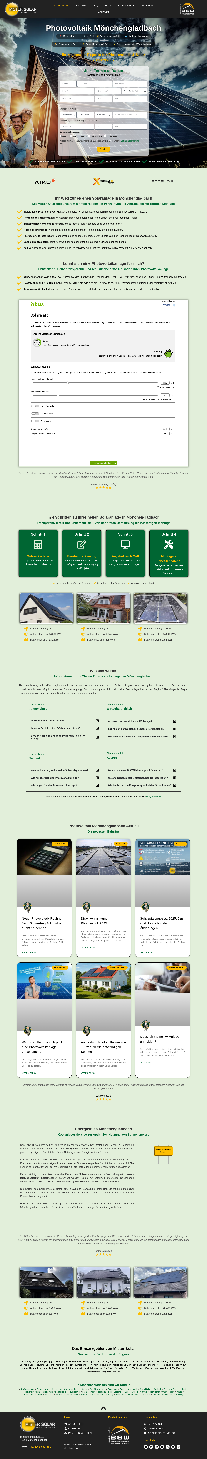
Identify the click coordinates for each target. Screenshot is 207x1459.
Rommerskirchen (79, 1368)
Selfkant (108, 1368)
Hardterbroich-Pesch (31, 1392)
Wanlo (137, 1395)
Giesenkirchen (145, 1389)
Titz (128, 1368)
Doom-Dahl (112, 1389)
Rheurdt (63, 1368)
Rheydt (39, 1395)
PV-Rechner (126, 5)
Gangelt (107, 1361)
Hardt (184, 1389)
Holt (110, 1392)
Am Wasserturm (28, 1389)
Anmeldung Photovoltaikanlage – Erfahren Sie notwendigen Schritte (103, 1046)
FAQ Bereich (153, 796)
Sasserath (49, 1395)
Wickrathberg (167, 1395)
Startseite (61, 5)
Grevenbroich (148, 1361)
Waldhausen (127, 1395)
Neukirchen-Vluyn (176, 1365)
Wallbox (65, 136)
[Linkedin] (162, 1447)
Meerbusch (119, 1365)
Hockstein (102, 1392)
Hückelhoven (177, 1361)
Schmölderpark (87, 1395)
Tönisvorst (137, 1368)
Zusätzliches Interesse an (70, 132)
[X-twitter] (168, 1447)
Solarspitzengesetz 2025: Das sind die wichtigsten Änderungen (162, 923)
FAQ (95, 5)
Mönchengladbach (136, 1365)
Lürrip (127, 1392)
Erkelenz (96, 1361)
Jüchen (24, 1365)
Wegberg (106, 1371)
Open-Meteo (104, 40)
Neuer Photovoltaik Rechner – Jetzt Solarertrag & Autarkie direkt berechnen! (43, 923)
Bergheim (38, 1361)
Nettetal (161, 1365)
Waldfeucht (178, 1368)
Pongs (179, 1392)
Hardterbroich (60, 1392)
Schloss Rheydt (71, 1395)
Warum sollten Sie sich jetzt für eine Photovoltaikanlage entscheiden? (44, 1046)
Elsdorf (87, 1361)
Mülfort (135, 1392)
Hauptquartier (74, 1392)
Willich (116, 1371)
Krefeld (98, 1365)
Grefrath (134, 1361)
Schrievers (99, 1395)
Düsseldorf (75, 1361)
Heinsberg (162, 1361)
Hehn (84, 1392)
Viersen (149, 1368)
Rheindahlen (29, 1395)
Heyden (92, 1392)
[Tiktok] (178, 1447)
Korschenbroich (83, 1365)
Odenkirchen (155, 1392)
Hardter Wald (47, 1392)
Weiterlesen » (29, 953)
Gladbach (157, 1389)
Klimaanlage (111, 136)
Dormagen (61, 1361)
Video (108, 5)
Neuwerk (143, 1392)
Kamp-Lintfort (46, 1365)
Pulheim (53, 1368)
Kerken (69, 1365)
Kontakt (103, 12)
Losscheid (118, 1392)
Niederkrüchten (38, 1368)
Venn (118, 1395)
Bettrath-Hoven (43, 1389)
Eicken (122, 1389)
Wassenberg (93, 1371)
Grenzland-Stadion (171, 1389)
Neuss (25, 1368)
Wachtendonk (162, 1368)
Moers (151, 1365)
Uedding (109, 1395)
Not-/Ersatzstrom (80, 136)
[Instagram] (151, 1447)
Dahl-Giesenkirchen (98, 1389)
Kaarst (33, 1365)
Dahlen (84, 1389)
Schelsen (59, 1395)
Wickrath (156, 1395)
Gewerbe (81, 5)
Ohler (164, 1392)
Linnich (107, 1365)
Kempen (60, 1365)
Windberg (179, 1395)
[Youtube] (173, 1447)
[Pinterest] (157, 1447)
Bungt (76, 1389)
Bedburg (26, 1361)
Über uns (146, 5)
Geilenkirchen (121, 1361)
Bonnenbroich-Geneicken (62, 1389)
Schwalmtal (96, 1368)
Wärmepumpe (96, 136)
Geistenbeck (132, 1389)
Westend (146, 1395)
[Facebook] (146, 1447)
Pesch (171, 1392)
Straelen (119, 1368)
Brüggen (49, 1361)
